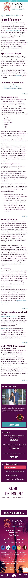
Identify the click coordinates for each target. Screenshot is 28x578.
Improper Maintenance (11, 475)
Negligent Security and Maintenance (15, 479)
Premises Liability (15, 15)
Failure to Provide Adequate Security (15, 471)
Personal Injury (7, 15)
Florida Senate (4, 328)
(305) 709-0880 (14, 1)
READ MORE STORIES (14, 512)
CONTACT (25, 577)
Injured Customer (11, 467)
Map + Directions (14, 535)
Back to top (24, 93)
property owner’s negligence (13, 30)
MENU (2, 577)
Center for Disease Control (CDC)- (9, 316)
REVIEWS (19, 577)
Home (2, 15)
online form (18, 75)
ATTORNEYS (7, 577)
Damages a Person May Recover (12, 86)
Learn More (14, 424)
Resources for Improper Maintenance (13, 88)
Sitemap (18, 569)
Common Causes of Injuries (10, 85)
